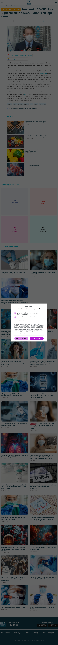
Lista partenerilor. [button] (39, 327)
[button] (29, 321)
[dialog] (29, 322)
